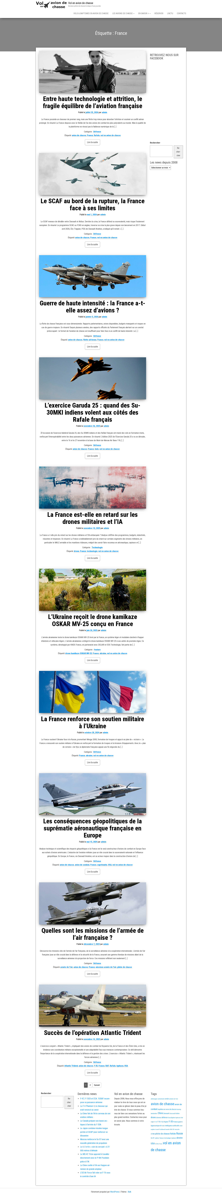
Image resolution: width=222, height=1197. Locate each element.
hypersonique (155, 1126)
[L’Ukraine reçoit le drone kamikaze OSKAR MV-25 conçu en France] (92, 590)
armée (167, 1099)
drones (158, 1117)
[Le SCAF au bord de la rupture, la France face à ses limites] (92, 174)
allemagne (154, 1099)
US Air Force (158, 1144)
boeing (179, 1109)
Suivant (97, 1085)
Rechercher (155, 143)
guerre (180, 1122)
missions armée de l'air (106, 967)
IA (160, 1126)
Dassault (166, 1113)
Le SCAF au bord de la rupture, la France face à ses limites (93, 204)
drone (76, 551)
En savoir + (143, 13)
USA (110, 865)
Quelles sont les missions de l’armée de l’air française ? (92, 934)
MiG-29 (172, 1129)
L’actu (170, 13)
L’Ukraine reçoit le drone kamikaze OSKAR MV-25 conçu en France (92, 620)
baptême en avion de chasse (167, 1109)
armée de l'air (66, 967)
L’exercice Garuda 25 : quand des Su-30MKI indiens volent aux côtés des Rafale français (92, 412)
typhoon (120, 1066)
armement (161, 1099)
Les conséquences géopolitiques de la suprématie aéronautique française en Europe (92, 828)
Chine (160, 1113)
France (90, 135)
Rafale (97, 135)
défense (165, 1117)
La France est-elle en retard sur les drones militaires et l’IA (92, 518)
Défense (97, 131)
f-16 (158, 1122)
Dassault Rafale (174, 1113)
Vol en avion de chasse (80, 3)
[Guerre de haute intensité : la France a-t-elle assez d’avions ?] (92, 276)
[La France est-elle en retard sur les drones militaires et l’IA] (92, 488)
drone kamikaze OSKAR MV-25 (78, 653)
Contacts (181, 13)
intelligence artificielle (172, 1126)
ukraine (103, 653)
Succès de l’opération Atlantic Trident (92, 1032)
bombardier (154, 1113)
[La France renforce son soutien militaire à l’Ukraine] (92, 692)
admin (104, 112)
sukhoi (157, 1138)
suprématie (102, 865)
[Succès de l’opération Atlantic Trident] (92, 1006)
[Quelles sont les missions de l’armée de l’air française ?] (92, 903)
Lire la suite (92, 142)
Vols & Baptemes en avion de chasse (90, 13)
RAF (107, 1066)
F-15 (155, 1122)
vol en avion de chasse (111, 135)
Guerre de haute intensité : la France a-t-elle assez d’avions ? (92, 306)
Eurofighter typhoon (174, 1117)
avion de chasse (79, 135)
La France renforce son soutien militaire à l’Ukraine (92, 722)
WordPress (114, 1192)
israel (157, 1129)
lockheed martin (164, 1129)
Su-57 (152, 1138)
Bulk (129, 1192)
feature (97, 649)
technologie (92, 551)
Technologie (97, 547)
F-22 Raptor (164, 1122)
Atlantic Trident (71, 1066)
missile (177, 1129)
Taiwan (162, 1138)
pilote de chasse (124, 967)
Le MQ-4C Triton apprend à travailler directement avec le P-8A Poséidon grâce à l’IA (94, 1158)
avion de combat (82, 865)
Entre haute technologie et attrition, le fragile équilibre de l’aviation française (92, 102)
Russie (179, 1133)
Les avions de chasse (122, 13)
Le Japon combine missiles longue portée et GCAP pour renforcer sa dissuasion (94, 1132)
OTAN (153, 1134)
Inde (97, 449)
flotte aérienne (89, 340)
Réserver (158, 13)
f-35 (96, 1066)
